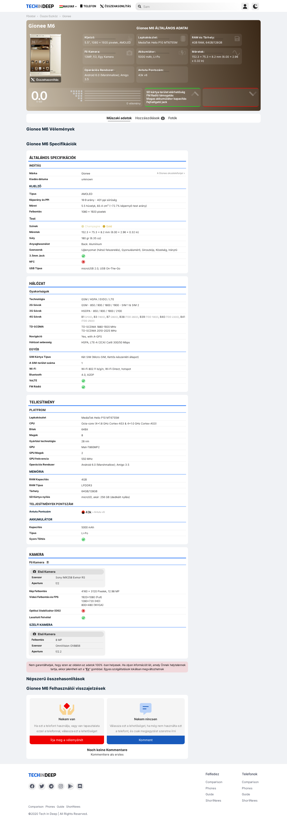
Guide (210, 794)
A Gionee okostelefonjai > (171, 173)
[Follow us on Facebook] (32, 786)
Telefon (89, 6)
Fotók (172, 118)
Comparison (214, 782)
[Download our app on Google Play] (70, 786)
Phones (211, 788)
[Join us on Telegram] (51, 786)
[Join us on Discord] (80, 786)
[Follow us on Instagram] (61, 786)
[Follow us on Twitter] (41, 786)
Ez (87, 669)
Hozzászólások (149, 118)
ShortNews (213, 800)
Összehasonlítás (118, 6)
